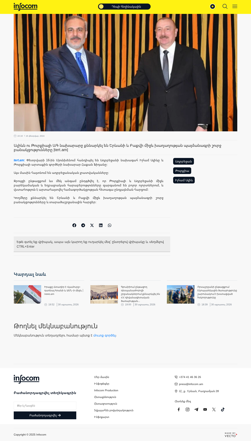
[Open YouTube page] (205, 409)
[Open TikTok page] (223, 409)
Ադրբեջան (183, 161)
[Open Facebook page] (179, 409)
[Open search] (225, 6)
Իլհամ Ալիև (184, 180)
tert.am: (20, 160)
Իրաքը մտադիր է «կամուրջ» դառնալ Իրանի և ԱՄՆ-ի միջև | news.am (63, 290)
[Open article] (27, 294)
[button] (74, 225)
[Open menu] (234, 6)
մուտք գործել (104, 335)
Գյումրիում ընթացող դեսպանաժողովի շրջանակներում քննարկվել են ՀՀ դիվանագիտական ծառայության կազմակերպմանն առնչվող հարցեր (140, 294)
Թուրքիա (182, 171)
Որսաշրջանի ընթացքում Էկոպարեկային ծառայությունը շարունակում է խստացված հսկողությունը (217, 292)
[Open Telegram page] (196, 409)
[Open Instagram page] (187, 409)
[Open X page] (214, 409)
